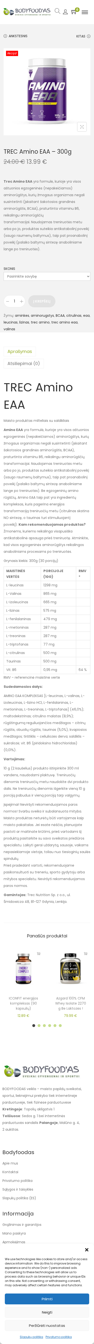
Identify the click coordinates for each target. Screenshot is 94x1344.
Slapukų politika (31, 1337)
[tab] (47, 351)
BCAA (60, 315)
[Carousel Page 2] (39, 1025)
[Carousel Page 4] (49, 1025)
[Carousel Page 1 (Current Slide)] (33, 1025)
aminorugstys (42, 315)
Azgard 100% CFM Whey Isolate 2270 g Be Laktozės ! (70, 1003)
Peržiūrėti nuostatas (47, 1325)
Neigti (47, 1312)
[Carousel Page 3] (44, 1025)
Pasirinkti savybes (85, 953)
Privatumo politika (59, 1337)
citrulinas (73, 315)
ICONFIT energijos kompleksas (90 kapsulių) (23, 1003)
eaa (86, 315)
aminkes (22, 315)
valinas (9, 329)
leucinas (11, 322)
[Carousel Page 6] (60, 1025)
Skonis (9, 268)
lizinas (24, 322)
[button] (86, 1249)
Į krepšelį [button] (38, 953)
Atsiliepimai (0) (23, 363)
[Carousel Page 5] (55, 1025)
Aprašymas (19, 351)
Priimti (47, 1298)
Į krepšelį (41, 301)
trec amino (40, 322)
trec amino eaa (64, 322)
